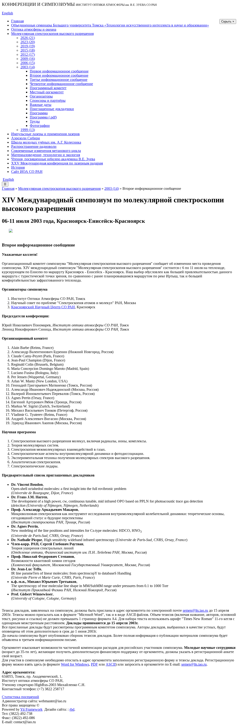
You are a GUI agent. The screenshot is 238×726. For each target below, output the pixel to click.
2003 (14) (27, 67)
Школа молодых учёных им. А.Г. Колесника (46, 142)
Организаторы (41, 96)
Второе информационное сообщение (59, 75)
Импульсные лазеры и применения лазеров (45, 134)
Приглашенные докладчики (52, 109)
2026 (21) (27, 38)
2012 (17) (27, 54)
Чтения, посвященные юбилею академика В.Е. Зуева (53, 159)
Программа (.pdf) (43, 117)
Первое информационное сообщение (59, 71)
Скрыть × (227, 21)
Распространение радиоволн (33, 146)
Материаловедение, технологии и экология (45, 155)
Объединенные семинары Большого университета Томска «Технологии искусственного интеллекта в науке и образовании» (110, 25)
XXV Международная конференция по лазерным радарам (57, 163)
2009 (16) (27, 59)
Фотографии (40, 126)
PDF (94, 664)
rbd (71, 709)
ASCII (111, 664)
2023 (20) (27, 42)
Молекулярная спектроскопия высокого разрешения (52, 34)
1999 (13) (27, 130)
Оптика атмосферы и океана (33, 29)
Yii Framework (31, 709)
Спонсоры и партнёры (48, 100)
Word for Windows (75, 664)
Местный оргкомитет (47, 92)
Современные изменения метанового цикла (46, 151)
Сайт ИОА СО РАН (27, 172)
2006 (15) (27, 63)
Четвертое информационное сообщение (61, 84)
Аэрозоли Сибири (25, 138)
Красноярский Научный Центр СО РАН (43, 307)
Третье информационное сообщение (58, 80)
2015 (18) (27, 50)
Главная (17, 21)
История (18, 167)
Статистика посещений (20, 697)
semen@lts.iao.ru (195, 610)
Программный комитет (48, 88)
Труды (35, 121)
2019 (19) (27, 46)
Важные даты (40, 105)
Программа (39, 113)
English (7, 13)
